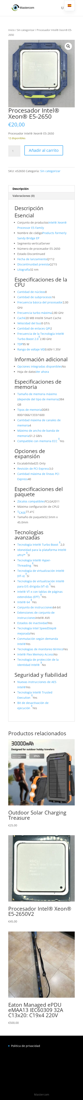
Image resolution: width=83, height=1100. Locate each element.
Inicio (11, 30)
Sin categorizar (25, 30)
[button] (68, 46)
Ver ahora (42, 372)
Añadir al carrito (44, 150)
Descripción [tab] (20, 189)
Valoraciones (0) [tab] (23, 196)
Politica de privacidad (25, 1046)
